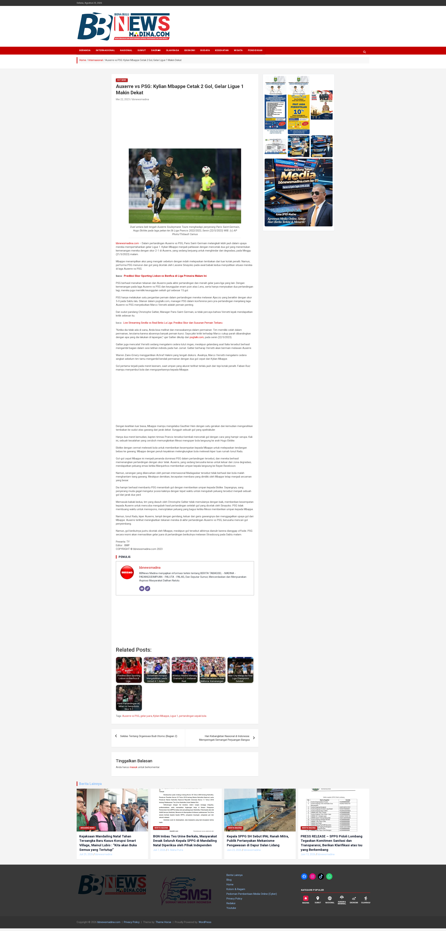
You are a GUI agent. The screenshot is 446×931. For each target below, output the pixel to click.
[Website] (147, 588)
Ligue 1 (174, 716)
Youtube (231, 908)
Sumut (141, 50)
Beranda (85, 50)
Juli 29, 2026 (86, 854)
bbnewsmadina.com (127, 243)
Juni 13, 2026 (308, 854)
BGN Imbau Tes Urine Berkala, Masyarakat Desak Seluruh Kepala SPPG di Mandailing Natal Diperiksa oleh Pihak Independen (185, 840)
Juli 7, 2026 (159, 850)
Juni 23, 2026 (234, 850)
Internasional (105, 50)
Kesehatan (222, 50)
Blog (229, 879)
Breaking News (88, 828)
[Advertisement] (142, 125)
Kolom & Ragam (235, 889)
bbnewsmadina (140, 99)
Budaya (205, 50)
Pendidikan (255, 50)
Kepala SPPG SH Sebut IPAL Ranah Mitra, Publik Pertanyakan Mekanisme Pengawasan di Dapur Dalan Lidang (258, 840)
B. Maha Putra (175, 850)
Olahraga (172, 50)
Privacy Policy (234, 898)
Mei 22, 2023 (123, 99)
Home (229, 884)
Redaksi (230, 903)
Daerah (156, 50)
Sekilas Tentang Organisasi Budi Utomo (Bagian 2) (148, 736)
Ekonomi (189, 50)
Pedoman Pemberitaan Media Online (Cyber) (251, 893)
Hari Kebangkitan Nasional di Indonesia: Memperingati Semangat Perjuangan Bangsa (224, 738)
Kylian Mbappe (161, 716)
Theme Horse (163, 922)
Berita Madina (161, 828)
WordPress (205, 922)
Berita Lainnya (90, 784)
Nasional (126, 50)
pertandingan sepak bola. (193, 716)
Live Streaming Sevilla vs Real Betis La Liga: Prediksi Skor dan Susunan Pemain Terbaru (172, 322)
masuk (133, 767)
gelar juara (146, 716)
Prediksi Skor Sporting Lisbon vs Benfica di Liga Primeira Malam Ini (165, 275)
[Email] (141, 588)
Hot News (121, 80)
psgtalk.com (197, 337)
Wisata (238, 50)
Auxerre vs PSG (130, 716)
